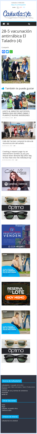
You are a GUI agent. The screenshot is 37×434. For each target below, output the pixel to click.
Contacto (4, 389)
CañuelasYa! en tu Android (10, 421)
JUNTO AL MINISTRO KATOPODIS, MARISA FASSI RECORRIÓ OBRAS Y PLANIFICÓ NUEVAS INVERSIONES (16, 113)
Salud (3, 405)
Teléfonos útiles (6, 410)
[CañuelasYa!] (18, 11)
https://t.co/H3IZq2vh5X (18, 5)
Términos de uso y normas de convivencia (15, 391)
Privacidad (5, 392)
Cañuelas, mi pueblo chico (10, 408)
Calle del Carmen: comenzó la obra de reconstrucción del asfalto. (18, 142)
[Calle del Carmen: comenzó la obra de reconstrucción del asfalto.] (18, 123)
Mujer (3, 407)
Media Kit (4, 394)
